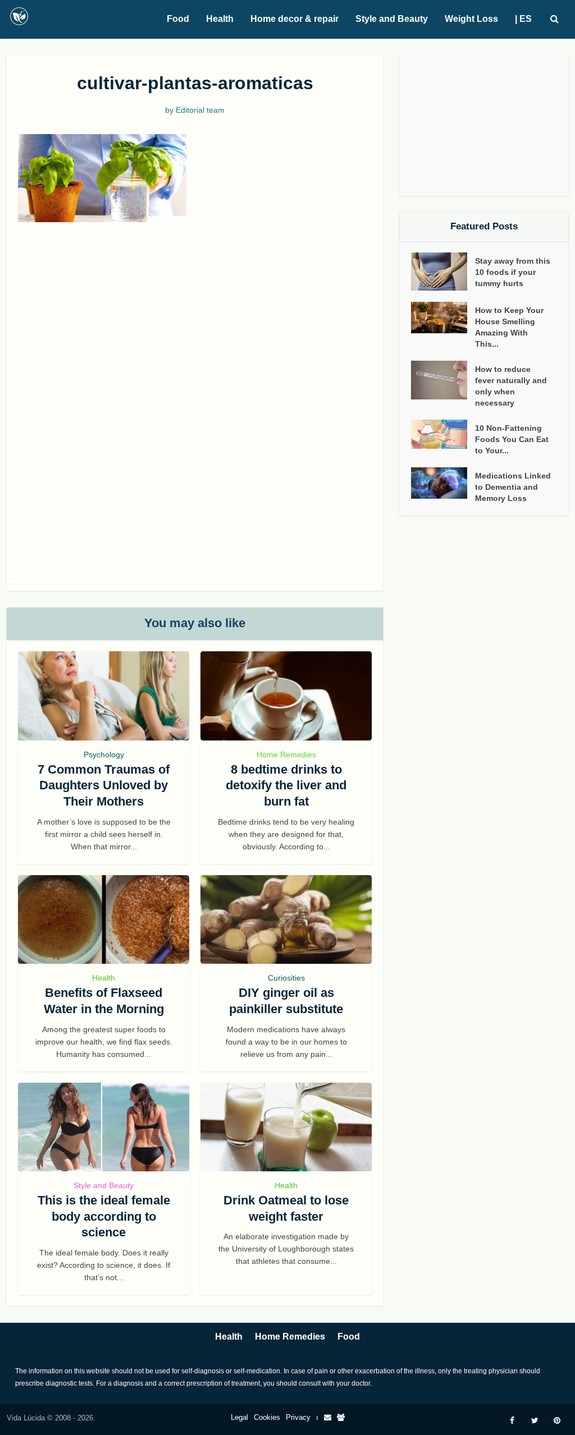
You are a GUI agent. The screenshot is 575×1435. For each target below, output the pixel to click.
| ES (523, 19)
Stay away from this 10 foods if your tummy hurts (512, 272)
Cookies (267, 1417)
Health (220, 19)
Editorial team (200, 109)
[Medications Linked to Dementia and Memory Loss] (443, 483)
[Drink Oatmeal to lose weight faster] (286, 1127)
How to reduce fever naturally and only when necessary (511, 386)
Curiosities (286, 977)
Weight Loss (471, 19)
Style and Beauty (391, 19)
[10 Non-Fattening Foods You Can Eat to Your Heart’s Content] (443, 434)
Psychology (104, 754)
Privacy (298, 1417)
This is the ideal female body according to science (104, 1216)
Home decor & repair (294, 19)
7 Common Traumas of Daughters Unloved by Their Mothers (104, 785)
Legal (239, 1417)
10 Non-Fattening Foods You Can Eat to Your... (512, 439)
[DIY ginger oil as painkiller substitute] (286, 919)
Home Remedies (286, 754)
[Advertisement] (195, 317)
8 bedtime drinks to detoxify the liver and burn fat (286, 785)
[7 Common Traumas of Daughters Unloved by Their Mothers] (103, 696)
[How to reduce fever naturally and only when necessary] (443, 380)
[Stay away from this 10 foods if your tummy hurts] (443, 271)
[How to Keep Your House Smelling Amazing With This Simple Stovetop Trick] (443, 317)
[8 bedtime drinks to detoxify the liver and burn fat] (286, 696)
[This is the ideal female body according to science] (103, 1127)
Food (178, 19)
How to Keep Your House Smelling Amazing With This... (509, 327)
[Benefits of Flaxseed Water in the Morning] (103, 919)
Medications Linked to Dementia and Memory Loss (513, 487)
